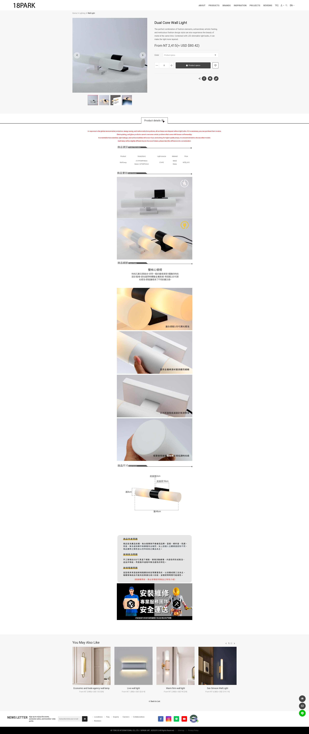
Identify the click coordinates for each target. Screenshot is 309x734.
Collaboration (138, 717)
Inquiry (116, 717)
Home (74, 13)
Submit (85, 719)
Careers (126, 717)
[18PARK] (24, 5)
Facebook (204, 78)
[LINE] (176, 719)
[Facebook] (160, 719)
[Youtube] (184, 719)
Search (286, 5)
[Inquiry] (302, 706)
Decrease (156, 65)
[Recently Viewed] (302, 698)
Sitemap (181, 730)
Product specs (169, 55)
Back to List (155, 701)
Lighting (82, 13)
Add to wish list (215, 65)
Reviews (97, 721)
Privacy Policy (193, 730)
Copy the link (216, 78)
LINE (210, 78)
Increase (171, 65)
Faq (107, 717)
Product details (152, 120)
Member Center (282, 5)
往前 (226, 643)
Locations (98, 717)
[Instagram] (168, 719)
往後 (234, 643)
